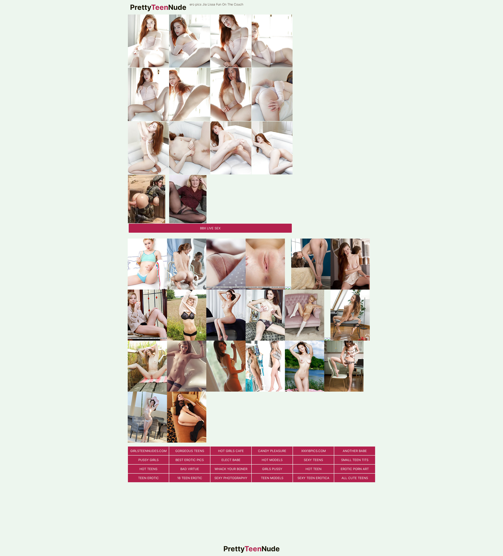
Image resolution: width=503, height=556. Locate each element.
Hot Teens (148, 469)
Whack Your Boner (231, 469)
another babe (355, 451)
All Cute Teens (354, 478)
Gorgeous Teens (189, 451)
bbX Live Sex (210, 228)
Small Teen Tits (354, 460)
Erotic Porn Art (355, 469)
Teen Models (272, 478)
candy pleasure (272, 451)
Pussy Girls (148, 460)
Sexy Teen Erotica (313, 478)
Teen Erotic (148, 478)
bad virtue (189, 469)
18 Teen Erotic (189, 478)
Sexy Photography (230, 478)
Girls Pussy (272, 469)
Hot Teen (313, 469)
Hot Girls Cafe (231, 451)
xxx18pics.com (313, 451)
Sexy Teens (313, 460)
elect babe (230, 460)
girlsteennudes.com (148, 451)
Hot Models (272, 460)
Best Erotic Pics (189, 460)
